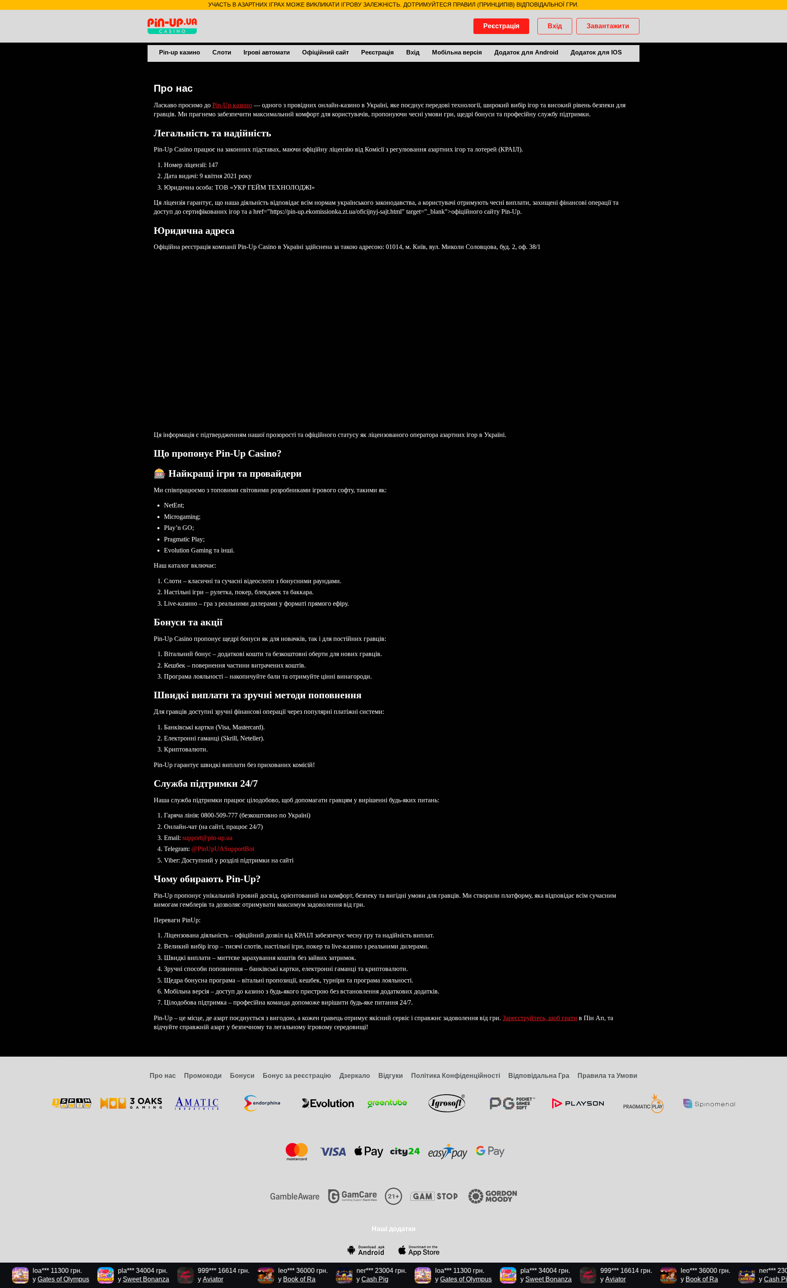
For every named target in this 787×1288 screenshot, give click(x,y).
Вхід (555, 26)
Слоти (221, 52)
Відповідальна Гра (538, 1075)
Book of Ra (287, 1279)
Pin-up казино (179, 52)
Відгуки (390, 1075)
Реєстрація (501, 26)
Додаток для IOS (596, 52)
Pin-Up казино (232, 105)
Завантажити (608, 26)
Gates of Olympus (51, 1279)
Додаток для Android (526, 52)
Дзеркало (354, 1075)
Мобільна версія (457, 52)
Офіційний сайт (325, 52)
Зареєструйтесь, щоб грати (540, 1017)
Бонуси (242, 1075)
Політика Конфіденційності (455, 1075)
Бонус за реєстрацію (297, 1075)
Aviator (201, 1279)
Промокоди (203, 1075)
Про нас (163, 1075)
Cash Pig (362, 1279)
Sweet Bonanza (134, 1279)
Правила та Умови (607, 1075)
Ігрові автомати (266, 52)
